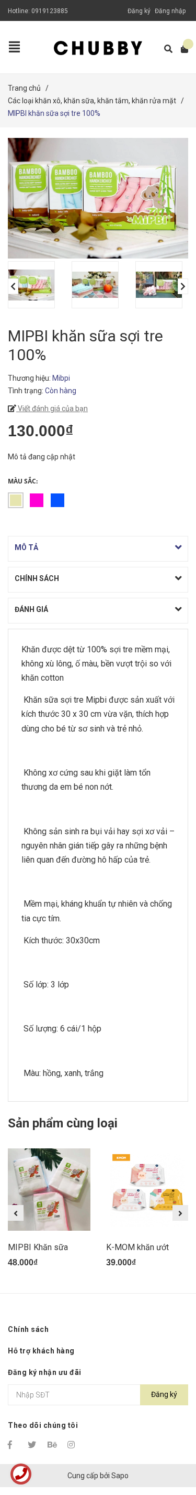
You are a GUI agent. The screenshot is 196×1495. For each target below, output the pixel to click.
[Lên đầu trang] (167, 1444)
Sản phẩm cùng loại (63, 1123)
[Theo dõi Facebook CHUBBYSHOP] (13, 1444)
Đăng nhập (170, 11)
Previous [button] (13, 286)
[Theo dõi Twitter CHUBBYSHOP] (33, 1444)
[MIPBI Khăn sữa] (49, 1189)
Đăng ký (139, 11)
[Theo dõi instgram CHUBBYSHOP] (72, 1444)
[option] (34, 284)
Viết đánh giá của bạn (52, 408)
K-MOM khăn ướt (137, 1247)
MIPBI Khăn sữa (38, 1247)
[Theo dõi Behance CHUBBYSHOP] (53, 1444)
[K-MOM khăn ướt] (147, 1189)
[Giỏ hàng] (181, 49)
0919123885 (49, 11)
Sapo (120, 1475)
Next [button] (183, 286)
